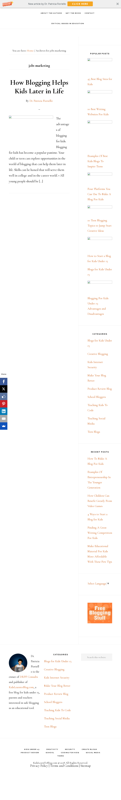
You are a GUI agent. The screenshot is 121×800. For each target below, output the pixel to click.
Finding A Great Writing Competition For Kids (100, 533)
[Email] (3, 418)
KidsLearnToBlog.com (45, 762)
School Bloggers (97, 397)
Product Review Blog (100, 389)
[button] (60, 4)
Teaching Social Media (57, 718)
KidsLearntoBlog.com (21, 687)
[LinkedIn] (3, 411)
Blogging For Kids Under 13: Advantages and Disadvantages (98, 306)
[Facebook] (3, 381)
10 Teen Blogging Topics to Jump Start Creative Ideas (100, 226)
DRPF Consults (29, 677)
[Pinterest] (3, 403)
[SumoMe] (3, 426)
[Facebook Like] (3, 396)
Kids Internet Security (57, 677)
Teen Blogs (94, 432)
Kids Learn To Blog (19, 13)
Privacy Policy (39, 766)
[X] (3, 389)
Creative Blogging (98, 354)
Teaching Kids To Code (57, 710)
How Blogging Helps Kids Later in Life (39, 86)
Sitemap (85, 766)
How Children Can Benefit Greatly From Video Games (100, 501)
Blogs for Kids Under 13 (57, 661)
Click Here (80, 3)
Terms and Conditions (64, 766)
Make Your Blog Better (57, 686)
